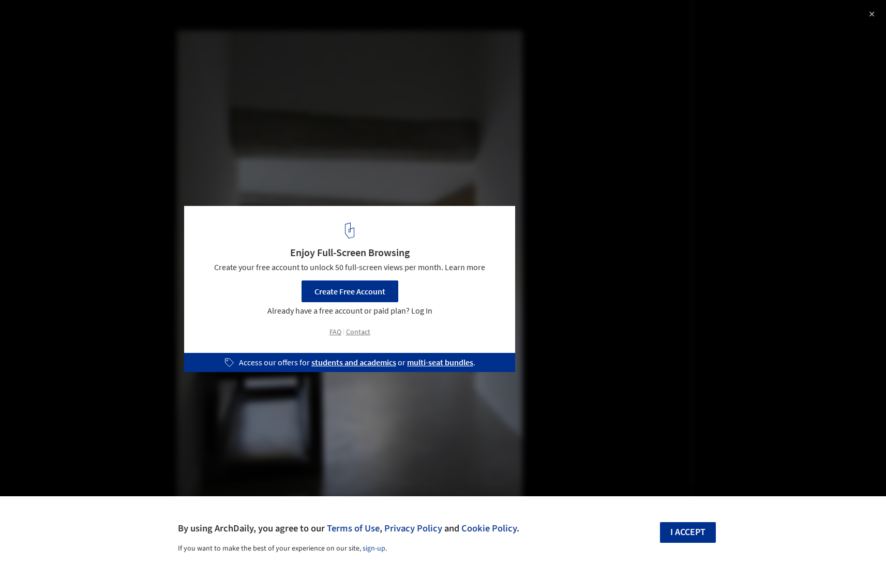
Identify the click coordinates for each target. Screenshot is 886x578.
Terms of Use (353, 528)
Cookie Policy (489, 528)
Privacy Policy (413, 528)
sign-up (374, 548)
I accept (687, 532)
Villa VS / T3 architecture (74, 19)
